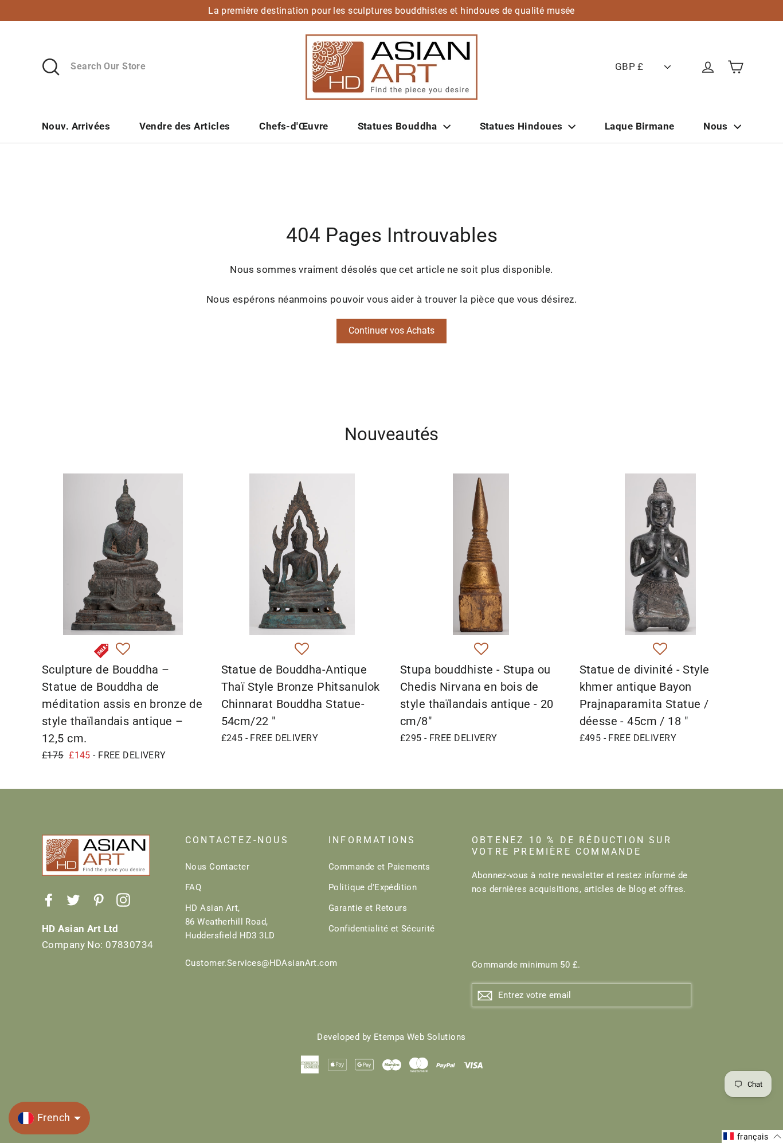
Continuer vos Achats (391, 330)
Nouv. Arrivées (76, 126)
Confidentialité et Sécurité (381, 928)
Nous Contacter (217, 867)
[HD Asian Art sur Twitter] (73, 899)
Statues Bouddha (397, 126)
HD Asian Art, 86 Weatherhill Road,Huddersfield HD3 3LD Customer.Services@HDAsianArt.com (248, 935)
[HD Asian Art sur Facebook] (49, 899)
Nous (715, 126)
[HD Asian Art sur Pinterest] (98, 899)
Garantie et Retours (367, 908)
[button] (123, 649)
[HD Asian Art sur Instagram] (123, 899)
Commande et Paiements (379, 867)
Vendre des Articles (184, 126)
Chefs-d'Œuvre (293, 126)
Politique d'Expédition (372, 887)
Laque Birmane (640, 126)
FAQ (193, 887)
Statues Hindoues (521, 126)
